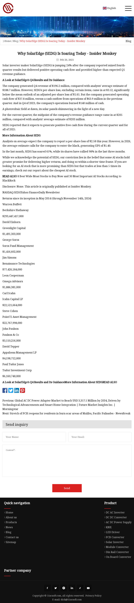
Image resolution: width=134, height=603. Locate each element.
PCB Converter (115, 537)
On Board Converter (118, 557)
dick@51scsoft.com (71, 599)
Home (8, 41)
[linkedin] (72, 588)
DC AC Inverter (115, 512)
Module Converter (117, 547)
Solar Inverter (115, 542)
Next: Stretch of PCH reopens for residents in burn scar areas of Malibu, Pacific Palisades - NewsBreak (66, 413)
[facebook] (47, 588)
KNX (109, 527)
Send (67, 488)
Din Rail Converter (117, 552)
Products (11, 522)
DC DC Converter (116, 517)
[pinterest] (63, 588)
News (9, 527)
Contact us (12, 537)
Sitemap (11, 542)
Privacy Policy (93, 595)
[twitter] (55, 588)
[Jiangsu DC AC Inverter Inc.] (8, 8)
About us (11, 517)
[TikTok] (80, 588)
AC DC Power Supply (119, 522)
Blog (15, 41)
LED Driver (113, 532)
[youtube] (88, 588)
